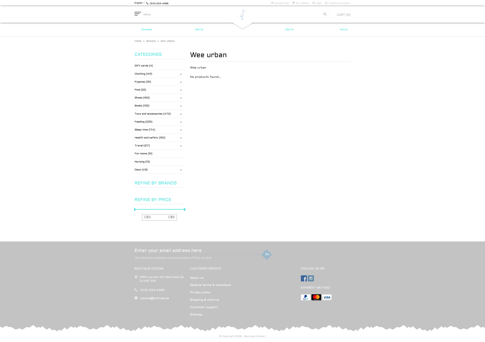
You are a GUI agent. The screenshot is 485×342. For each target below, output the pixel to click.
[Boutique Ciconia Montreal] (242, 14)
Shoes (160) (142, 98)
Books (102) (142, 106)
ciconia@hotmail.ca (154, 298)
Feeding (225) (143, 122)
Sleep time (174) (145, 130)
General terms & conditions (210, 285)
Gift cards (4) (144, 66)
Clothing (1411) (143, 74)
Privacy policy (200, 292)
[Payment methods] (306, 297)
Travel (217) (142, 145)
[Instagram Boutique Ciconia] (311, 278)
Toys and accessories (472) (153, 114)
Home (138, 41)
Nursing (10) (142, 162)
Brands (151, 41)
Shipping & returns (204, 299)
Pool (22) (140, 90)
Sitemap (196, 314)
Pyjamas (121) (143, 82)
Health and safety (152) (150, 138)
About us (197, 277)
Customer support (204, 307)
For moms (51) (143, 153)
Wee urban (167, 41)
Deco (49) (141, 170)
